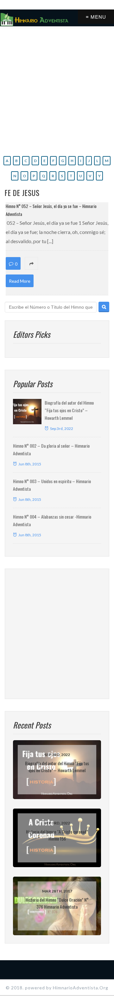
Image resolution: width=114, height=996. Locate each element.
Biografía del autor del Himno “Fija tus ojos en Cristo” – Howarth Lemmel (69, 410)
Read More (19, 281)
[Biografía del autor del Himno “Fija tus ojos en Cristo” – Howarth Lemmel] (27, 411)
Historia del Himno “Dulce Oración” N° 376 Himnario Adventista (57, 903)
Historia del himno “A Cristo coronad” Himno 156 (57, 835)
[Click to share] (67, 263)
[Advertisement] (57, 90)
